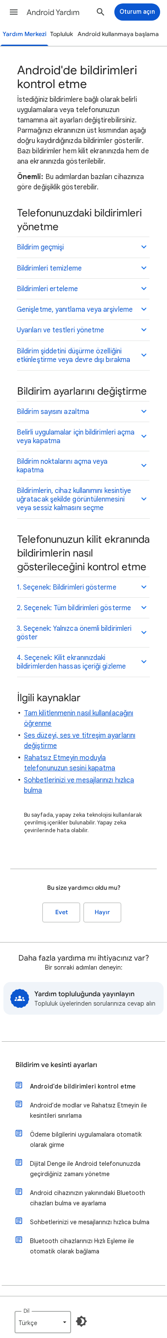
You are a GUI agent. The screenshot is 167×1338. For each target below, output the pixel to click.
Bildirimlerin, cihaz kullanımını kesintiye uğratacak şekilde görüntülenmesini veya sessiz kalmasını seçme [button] (74, 499)
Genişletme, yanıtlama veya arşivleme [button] (75, 309)
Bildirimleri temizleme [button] (49, 268)
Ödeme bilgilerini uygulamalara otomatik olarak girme (86, 1140)
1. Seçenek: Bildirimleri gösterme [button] (66, 587)
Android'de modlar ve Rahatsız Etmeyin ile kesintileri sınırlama (88, 1110)
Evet (61, 912)
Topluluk (61, 34)
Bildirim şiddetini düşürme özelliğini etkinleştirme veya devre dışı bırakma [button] (73, 355)
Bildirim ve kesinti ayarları (56, 1065)
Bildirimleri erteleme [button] (47, 289)
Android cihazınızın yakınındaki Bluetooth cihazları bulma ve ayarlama (87, 1198)
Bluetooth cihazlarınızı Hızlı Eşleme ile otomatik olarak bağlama (82, 1246)
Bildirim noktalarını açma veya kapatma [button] (62, 465)
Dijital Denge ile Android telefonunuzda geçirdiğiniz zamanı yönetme (85, 1169)
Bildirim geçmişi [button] (40, 247)
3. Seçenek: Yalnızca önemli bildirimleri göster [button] (74, 633)
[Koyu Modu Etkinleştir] (81, 1321)
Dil (27, 1311)
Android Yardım (53, 12)
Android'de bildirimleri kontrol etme (83, 1086)
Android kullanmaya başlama (118, 34)
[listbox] (43, 1322)
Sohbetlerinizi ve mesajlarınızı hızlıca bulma (89, 1222)
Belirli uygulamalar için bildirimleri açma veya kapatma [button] (75, 436)
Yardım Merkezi (25, 34)
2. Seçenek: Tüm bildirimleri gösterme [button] (74, 608)
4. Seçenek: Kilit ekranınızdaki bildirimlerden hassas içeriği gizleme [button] (71, 662)
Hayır (102, 912)
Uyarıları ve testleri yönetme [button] (60, 330)
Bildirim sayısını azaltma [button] (53, 411)
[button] (13, 12)
